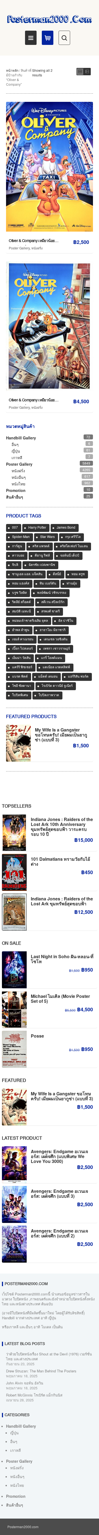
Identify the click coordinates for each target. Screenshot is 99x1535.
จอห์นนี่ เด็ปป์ (69, 555)
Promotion (16, 490)
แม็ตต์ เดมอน (47, 676)
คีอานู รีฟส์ (42, 555)
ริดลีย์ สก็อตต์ (21, 602)
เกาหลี (17, 457)
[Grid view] (80, 71)
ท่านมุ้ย (72, 583)
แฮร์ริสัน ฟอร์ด (78, 676)
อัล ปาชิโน (65, 621)
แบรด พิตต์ (20, 676)
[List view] (87, 71)
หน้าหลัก (12, 70)
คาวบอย (18, 555)
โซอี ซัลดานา (21, 686)
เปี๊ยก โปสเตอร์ (22, 648)
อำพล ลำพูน (20, 630)
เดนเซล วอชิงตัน (55, 639)
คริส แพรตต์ (41, 546)
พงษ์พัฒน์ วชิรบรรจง (51, 593)
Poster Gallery (19, 248)
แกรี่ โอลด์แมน (51, 658)
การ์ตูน (17, 546)
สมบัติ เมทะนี (21, 611)
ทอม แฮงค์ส (20, 583)
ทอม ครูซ (78, 574)
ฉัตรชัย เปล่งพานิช (42, 565)
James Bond (66, 527)
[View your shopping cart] (47, 38)
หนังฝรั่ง (37, 248)
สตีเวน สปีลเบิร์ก (52, 602)
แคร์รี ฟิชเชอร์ (22, 667)
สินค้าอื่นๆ (14, 497)
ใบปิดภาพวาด (48, 695)
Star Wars (47, 537)
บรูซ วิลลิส (19, 593)
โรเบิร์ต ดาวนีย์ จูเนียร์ (57, 686)
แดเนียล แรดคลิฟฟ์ (56, 667)
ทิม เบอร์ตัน (48, 583)
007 (15, 527)
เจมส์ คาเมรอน (22, 639)
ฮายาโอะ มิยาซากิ (52, 630)
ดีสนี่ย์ (57, 574)
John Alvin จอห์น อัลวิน (24, 1383)
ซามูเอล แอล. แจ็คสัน (27, 574)
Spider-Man (21, 537)
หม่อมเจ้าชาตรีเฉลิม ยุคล (30, 621)
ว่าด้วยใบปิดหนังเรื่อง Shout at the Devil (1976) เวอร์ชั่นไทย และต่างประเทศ (49, 1356)
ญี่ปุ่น (16, 451)
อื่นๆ (15, 444)
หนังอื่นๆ (19, 477)
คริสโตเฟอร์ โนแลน (74, 546)
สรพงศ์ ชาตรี (50, 611)
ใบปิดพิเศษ (20, 695)
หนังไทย (18, 483)
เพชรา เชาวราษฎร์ (56, 648)
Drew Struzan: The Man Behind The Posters (41, 1370)
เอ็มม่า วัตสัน (21, 658)
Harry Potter (37, 527)
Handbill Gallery (21, 437)
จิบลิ (15, 565)
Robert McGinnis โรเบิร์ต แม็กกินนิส (34, 1395)
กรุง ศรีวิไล (73, 537)
